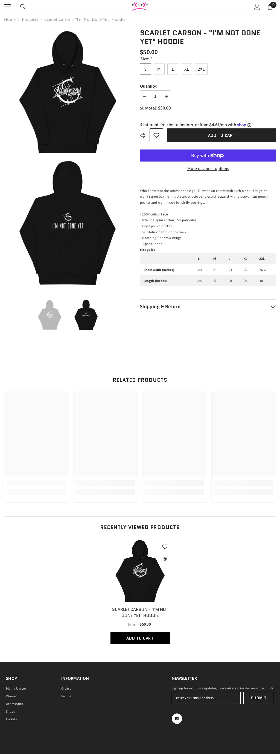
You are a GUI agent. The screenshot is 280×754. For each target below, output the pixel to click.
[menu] (7, 7)
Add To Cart (140, 638)
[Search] (23, 7)
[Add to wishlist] (156, 135)
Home (10, 19)
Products (30, 19)
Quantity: (148, 86)
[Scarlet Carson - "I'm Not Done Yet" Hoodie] (140, 571)
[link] (36, 483)
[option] (50, 315)
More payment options (208, 168)
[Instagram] (177, 718)
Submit (259, 698)
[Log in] (257, 7)
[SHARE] (145, 135)
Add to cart (221, 135)
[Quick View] (165, 559)
